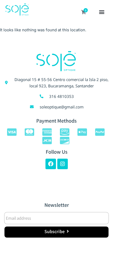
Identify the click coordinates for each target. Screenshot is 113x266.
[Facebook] (50, 164)
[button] (101, 12)
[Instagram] (62, 164)
